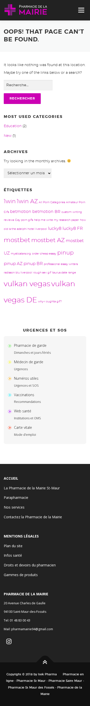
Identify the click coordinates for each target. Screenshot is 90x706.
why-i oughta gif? (50, 301)
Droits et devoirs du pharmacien (30, 565)
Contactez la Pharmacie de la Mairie (33, 517)
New (8, 136)
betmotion (20, 212)
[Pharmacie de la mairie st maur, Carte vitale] (11, 427)
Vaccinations (24, 394)
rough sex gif (42, 272)
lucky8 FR (72, 228)
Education (13, 126)
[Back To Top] (45, 662)
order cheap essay (44, 253)
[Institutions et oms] (11, 411)
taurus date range (64, 272)
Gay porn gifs (24, 220)
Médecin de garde (28, 361)
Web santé (22, 411)
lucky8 (55, 228)
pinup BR (33, 264)
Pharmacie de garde (30, 345)
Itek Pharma (47, 674)
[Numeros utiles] (11, 378)
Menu (81, 10)
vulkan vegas (27, 284)
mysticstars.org (21, 253)
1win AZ (27, 201)
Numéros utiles (26, 378)
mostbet (17, 240)
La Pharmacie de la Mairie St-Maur (32, 488)
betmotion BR (46, 212)
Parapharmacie (16, 497)
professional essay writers (61, 264)
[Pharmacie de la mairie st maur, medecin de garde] (11, 361)
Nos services (14, 507)
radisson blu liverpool (18, 272)
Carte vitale (23, 427)
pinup (65, 253)
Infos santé (13, 555)
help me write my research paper (56, 220)
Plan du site (13, 545)
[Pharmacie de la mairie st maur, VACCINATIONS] (11, 394)
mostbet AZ (48, 240)
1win (10, 201)
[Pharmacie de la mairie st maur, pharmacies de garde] (11, 345)
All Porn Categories (52, 202)
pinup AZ (13, 264)
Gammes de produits (21, 574)
